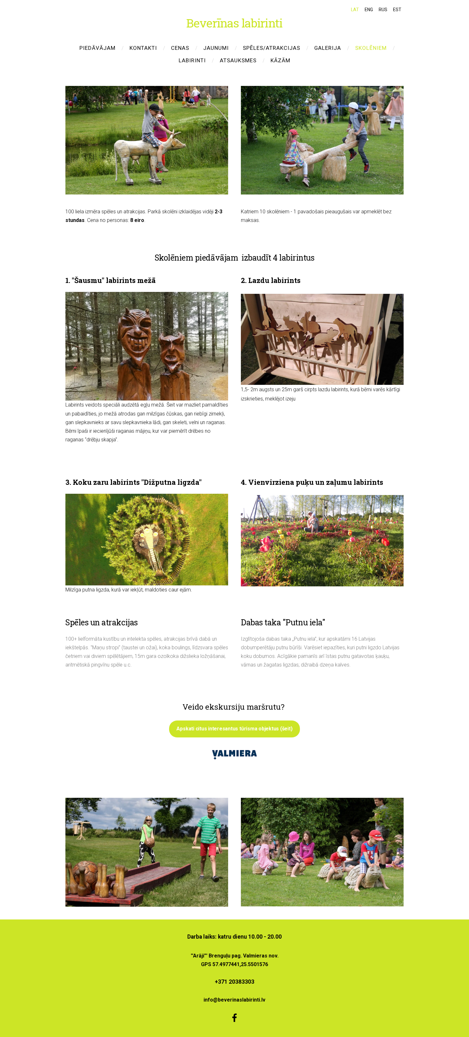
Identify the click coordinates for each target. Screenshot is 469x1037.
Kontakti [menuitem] (143, 48)
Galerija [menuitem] (327, 48)
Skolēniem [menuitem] (371, 48)
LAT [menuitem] (355, 9)
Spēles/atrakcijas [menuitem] (271, 48)
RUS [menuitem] (383, 9)
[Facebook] (234, 1017)
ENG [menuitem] (369, 9)
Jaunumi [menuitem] (216, 48)
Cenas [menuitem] (180, 48)
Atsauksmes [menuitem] (238, 60)
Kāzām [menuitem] (280, 60)
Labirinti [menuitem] (192, 60)
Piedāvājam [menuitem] (97, 48)
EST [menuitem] (397, 9)
